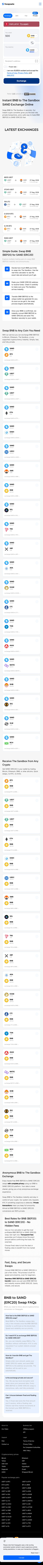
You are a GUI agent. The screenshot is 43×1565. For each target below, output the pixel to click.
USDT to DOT (6, 1497)
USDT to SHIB (26, 1497)
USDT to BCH (26, 1510)
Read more (34, 1553)
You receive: (9, 47)
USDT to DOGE (27, 1494)
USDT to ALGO (6, 1516)
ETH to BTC (5, 1485)
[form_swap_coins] (32, 43)
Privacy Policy (23, 73)
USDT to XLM (26, 1516)
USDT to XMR (6, 1510)
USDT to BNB (26, 1488)
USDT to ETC (26, 1526)
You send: (8, 32)
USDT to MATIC (27, 1501)
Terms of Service (28, 1441)
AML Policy (26, 1450)
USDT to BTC (6, 1481)
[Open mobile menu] (40, 4)
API (24, 1432)
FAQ (3, 1441)
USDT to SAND (27, 1520)
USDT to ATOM (27, 1507)
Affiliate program (28, 1429)
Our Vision (5, 1429)
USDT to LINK (6, 1507)
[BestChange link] (30, 94)
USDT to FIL (6, 1526)
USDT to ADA (26, 1491)
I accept (21, 1558)
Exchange (7, 16)
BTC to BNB (26, 1485)
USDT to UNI (26, 1504)
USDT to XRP (6, 1491)
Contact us (5, 1444)
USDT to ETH (26, 1481)
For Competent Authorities (31, 1447)
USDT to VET (6, 1520)
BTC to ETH (5, 1488)
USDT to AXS (6, 1523)
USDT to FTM (6, 1513)
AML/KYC (10, 75)
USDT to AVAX (6, 1504)
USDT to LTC (6, 1501)
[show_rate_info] (17, 67)
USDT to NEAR (27, 1513)
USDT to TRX (26, 1523)
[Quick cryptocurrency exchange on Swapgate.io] (8, 4)
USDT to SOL (6, 1494)
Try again (24, 24)
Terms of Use (12, 73)
